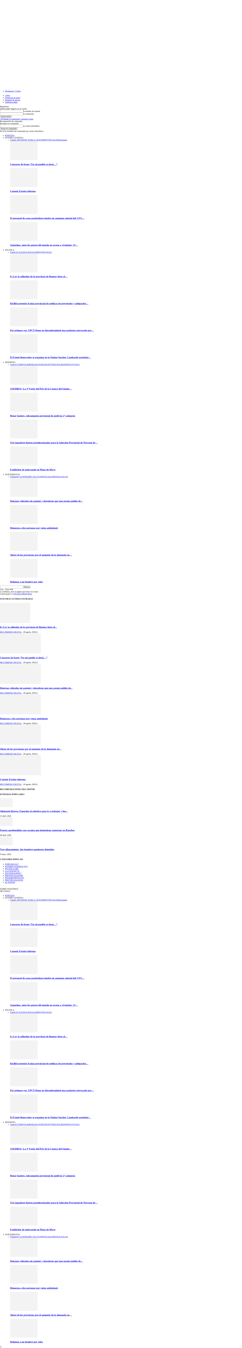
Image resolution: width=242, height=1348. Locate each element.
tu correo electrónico (31, 126)
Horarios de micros (12, 100)
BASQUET (36, 364)
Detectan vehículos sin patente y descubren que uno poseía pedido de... (36, 688)
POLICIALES (48, 477)
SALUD (64, 477)
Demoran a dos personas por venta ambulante (34, 528)
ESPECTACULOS (34, 477)
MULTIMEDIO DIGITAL (11, 632)
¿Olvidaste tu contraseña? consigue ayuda (16, 119)
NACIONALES (30, 252)
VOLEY (76, 364)
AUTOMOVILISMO (23, 364)
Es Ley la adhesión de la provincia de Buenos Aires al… (38, 276)
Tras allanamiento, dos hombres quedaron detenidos (27, 849)
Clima (7, 95)
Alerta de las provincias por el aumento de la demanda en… (41, 555)
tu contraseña (28, 114)
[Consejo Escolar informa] (24, 186)
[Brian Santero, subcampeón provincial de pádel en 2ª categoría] (24, 411)
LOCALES (19, 252)
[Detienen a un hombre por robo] (24, 577)
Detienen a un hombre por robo (26, 582)
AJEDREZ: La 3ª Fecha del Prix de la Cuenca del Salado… (41, 388)
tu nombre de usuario (31, 111)
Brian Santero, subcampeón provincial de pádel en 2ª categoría (42, 415)
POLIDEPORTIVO (65, 364)
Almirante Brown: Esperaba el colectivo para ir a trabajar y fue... (34, 811)
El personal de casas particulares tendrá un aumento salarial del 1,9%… (47, 218)
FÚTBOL (53, 364)
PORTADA (10, 135)
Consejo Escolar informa (23, 191)
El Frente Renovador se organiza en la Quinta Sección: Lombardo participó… (50, 357)
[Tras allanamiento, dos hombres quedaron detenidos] (6, 844)
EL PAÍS (28, 140)
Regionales (62, 140)
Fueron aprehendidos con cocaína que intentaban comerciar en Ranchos (37, 830)
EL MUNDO (19, 140)
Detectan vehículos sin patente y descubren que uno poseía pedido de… (46, 501)
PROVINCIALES (50, 140)
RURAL (57, 477)
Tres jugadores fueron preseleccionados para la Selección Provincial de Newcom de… (54, 442)
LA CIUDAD (37, 140)
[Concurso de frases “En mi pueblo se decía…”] (24, 159)
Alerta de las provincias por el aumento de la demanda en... (30, 749)
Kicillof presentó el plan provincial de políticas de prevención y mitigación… (49, 303)
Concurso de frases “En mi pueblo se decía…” (33, 164)
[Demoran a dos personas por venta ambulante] (24, 523)
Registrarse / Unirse (13, 91)
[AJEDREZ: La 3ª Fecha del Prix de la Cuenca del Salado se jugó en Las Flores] (24, 384)
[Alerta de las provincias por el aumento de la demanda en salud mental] (24, 550)
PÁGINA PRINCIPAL (22, 594)
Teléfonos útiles (11, 102)
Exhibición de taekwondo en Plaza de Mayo (32, 469)
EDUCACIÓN (20, 477)
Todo (12, 140)
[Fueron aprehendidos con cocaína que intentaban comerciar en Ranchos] (6, 825)
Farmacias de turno (12, 98)
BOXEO (45, 364)
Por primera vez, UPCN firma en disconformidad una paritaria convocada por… (52, 330)
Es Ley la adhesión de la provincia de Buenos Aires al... (28, 627)
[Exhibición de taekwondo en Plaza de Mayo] (24, 465)
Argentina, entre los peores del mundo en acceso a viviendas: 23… (44, 245)
